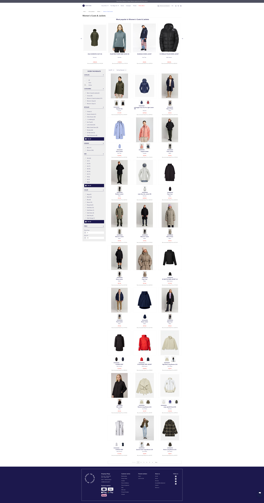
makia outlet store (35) (92, 127)
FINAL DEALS (142, 5)
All (89, 80)
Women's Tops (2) (91, 101)
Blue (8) (89, 199)
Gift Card (123, 489)
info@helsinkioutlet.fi (105, 481)
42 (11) (88, 174)
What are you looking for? (165, 5)
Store (90, 82)
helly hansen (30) (91, 117)
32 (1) (88, 161)
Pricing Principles (125, 492)
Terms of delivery (125, 483)
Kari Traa (144, 56)
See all (89, 138)
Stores (156, 478)
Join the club (141, 478)
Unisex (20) (89, 95)
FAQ (122, 487)
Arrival (156, 476)
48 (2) (88, 182)
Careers (156, 485)
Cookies (123, 480)
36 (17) (88, 166)
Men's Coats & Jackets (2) (93, 93)
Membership (124, 476)
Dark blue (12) (90, 207)
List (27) (110, 70)
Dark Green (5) (90, 213)
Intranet (123, 494)
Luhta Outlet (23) (91, 124)
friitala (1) (89, 111)
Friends (134, 5)
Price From (86, 230)
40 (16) (88, 171)
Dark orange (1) (91, 218)
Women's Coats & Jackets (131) (94, 98)
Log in (139, 476)
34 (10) (88, 163)
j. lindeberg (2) (91, 119)
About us (157, 487)
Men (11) (89, 147)
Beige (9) (89, 194)
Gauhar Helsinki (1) (91, 114)
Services (157, 480)
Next (156, 462)
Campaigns (128, 5)
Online (90, 85)
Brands (122, 5)
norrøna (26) (90, 130)
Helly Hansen (169, 56)
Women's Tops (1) (91, 103)
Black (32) (89, 197)
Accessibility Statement (160, 483)
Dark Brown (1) (90, 210)
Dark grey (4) (90, 215)
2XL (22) (89, 158)
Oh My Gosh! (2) (91, 132)
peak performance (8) (92, 135)
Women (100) (90, 150)
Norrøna (95, 56)
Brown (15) (89, 202)
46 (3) (88, 179)
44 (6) (88, 176)
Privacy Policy (124, 478)
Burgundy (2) (90, 205)
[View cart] (181, 6)
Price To (86, 235)
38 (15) (88, 168)
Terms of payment (125, 485)
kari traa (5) (90, 122)
